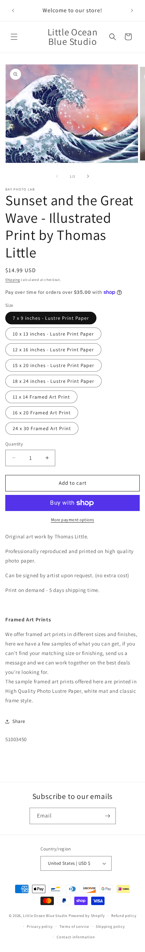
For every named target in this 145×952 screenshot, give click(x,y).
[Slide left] (57, 176)
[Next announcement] (132, 10)
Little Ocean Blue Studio (45, 915)
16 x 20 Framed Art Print (42, 412)
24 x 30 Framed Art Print (42, 428)
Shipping (12, 279)
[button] (14, 36)
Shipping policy (110, 926)
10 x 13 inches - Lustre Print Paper (53, 334)
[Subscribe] (107, 816)
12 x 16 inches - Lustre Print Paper (53, 349)
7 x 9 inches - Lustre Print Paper (51, 318)
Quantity (14, 444)
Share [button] (18, 721)
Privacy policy (40, 926)
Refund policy (123, 915)
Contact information (76, 936)
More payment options (72, 519)
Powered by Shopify (87, 915)
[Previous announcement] (13, 10)
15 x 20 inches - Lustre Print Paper (53, 365)
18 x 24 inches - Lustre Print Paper (53, 381)
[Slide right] (88, 176)
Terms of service (74, 926)
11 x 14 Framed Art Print (41, 397)
